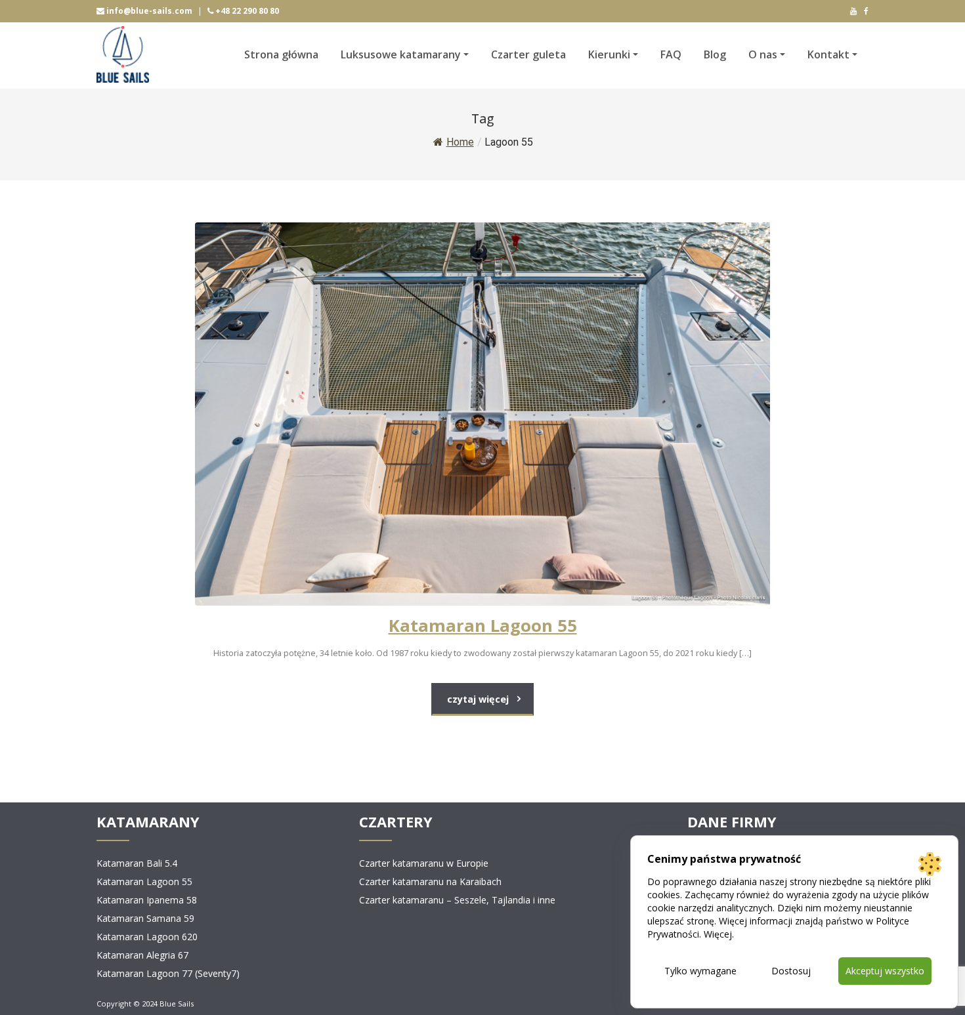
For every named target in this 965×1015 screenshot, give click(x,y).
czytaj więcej (478, 699)
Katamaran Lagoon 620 (147, 936)
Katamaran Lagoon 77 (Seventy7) (168, 973)
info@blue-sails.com (148, 10)
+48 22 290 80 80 (246, 10)
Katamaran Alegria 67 (142, 955)
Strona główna (281, 54)
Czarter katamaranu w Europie (423, 863)
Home (460, 142)
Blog (715, 54)
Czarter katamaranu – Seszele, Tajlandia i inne (457, 900)
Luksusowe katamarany (401, 54)
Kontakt (828, 54)
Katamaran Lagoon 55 (144, 881)
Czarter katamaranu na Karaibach (430, 881)
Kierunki (609, 54)
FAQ (670, 54)
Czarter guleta (528, 54)
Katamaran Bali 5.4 (136, 863)
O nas (762, 54)
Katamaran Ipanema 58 (146, 900)
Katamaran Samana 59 (145, 918)
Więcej (718, 934)
